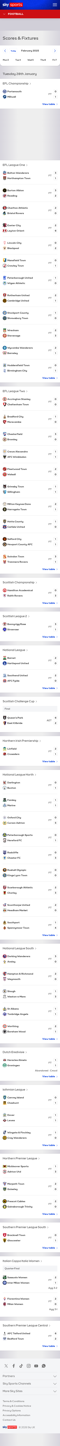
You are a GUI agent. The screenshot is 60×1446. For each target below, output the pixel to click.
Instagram (28, 1366)
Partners (9, 1376)
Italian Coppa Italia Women (21, 1260)
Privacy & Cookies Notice (17, 1406)
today (13, 51)
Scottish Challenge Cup (18, 701)
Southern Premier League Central (25, 1325)
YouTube (36, 1366)
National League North (18, 774)
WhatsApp (43, 1366)
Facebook (13, 1366)
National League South (18, 948)
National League (14, 649)
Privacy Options (12, 1410)
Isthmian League (14, 1089)
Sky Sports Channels (17, 1383)
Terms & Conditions (13, 1401)
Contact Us (9, 1420)
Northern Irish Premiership (20, 740)
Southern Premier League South (24, 1227)
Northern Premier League (20, 1158)
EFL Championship (15, 83)
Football (16, 13)
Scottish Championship (18, 582)
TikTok (21, 1366)
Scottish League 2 (15, 616)
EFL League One (14, 164)
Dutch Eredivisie (13, 1052)
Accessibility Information (16, 1415)
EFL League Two (14, 391)
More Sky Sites (12, 1391)
